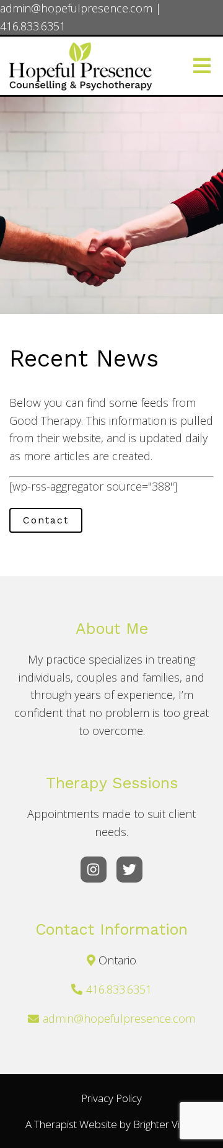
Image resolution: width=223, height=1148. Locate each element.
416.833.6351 (119, 989)
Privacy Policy (111, 1098)
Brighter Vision (165, 1124)
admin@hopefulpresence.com (119, 1018)
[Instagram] (94, 870)
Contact (46, 520)
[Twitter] (129, 870)
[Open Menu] (202, 66)
